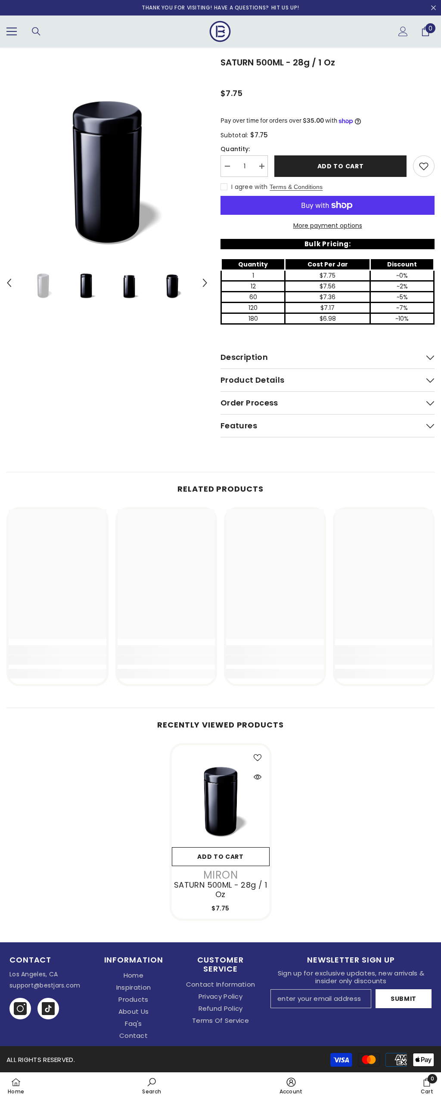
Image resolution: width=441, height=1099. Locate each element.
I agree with (249, 187)
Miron (220, 875)
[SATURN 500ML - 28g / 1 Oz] (221, 794)
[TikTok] (48, 1008)
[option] (107, 156)
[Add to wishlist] (424, 166)
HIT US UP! (285, 7)
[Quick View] (257, 777)
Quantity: (235, 149)
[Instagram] (20, 1008)
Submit (403, 998)
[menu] (11, 31)
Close (433, 8)
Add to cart (340, 166)
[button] (9, 282)
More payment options (327, 225)
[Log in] (403, 31)
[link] (57, 660)
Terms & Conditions (296, 186)
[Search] (36, 31)
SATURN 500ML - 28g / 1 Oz (220, 889)
